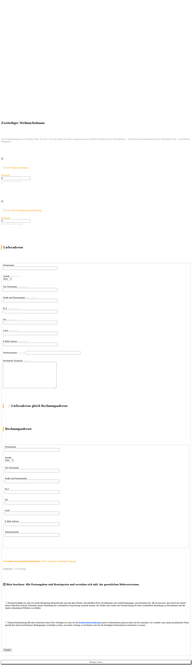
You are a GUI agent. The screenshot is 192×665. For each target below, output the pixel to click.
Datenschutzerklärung (89, 622)
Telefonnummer (14, 353)
